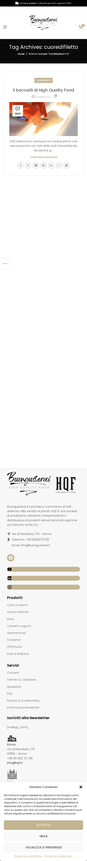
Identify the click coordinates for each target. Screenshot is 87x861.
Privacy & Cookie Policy (28, 856)
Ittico (10, 619)
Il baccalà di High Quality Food (43, 90)
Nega (44, 836)
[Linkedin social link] (51, 165)
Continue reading (43, 157)
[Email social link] (36, 165)
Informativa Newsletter (23, 707)
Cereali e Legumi (19, 626)
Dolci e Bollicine (18, 654)
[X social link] (28, 165)
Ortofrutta (14, 647)
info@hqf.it (15, 763)
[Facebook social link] (20, 165)
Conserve (14, 640)
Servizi (13, 665)
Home (21, 54)
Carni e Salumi (17, 605)
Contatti (13, 673)
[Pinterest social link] (43, 165)
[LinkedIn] (43, 578)
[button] (81, 787)
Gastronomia (16, 633)
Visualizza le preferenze (43, 847)
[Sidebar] (5, 263)
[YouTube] (43, 569)
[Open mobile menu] (5, 27)
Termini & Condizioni (21, 680)
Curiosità (43, 80)
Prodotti (14, 597)
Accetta (44, 825)
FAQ (10, 694)
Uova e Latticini (18, 612)
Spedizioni (14, 687)
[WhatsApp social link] (59, 165)
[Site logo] (43, 22)
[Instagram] (43, 587)
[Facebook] (10, 558)
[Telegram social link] (67, 165)
